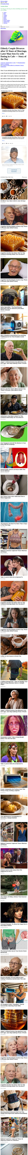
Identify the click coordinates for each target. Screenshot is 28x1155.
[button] (14, 38)
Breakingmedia (21, 62)
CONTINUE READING (14, 170)
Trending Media (4, 6)
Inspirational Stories (5, 29)
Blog (4, 13)
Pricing (5, 19)
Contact (5, 15)
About (4, 12)
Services (5, 23)
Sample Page (6, 21)
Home (4, 17)
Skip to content (4, 1)
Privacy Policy (6, 20)
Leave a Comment (5, 64)
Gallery (5, 16)
